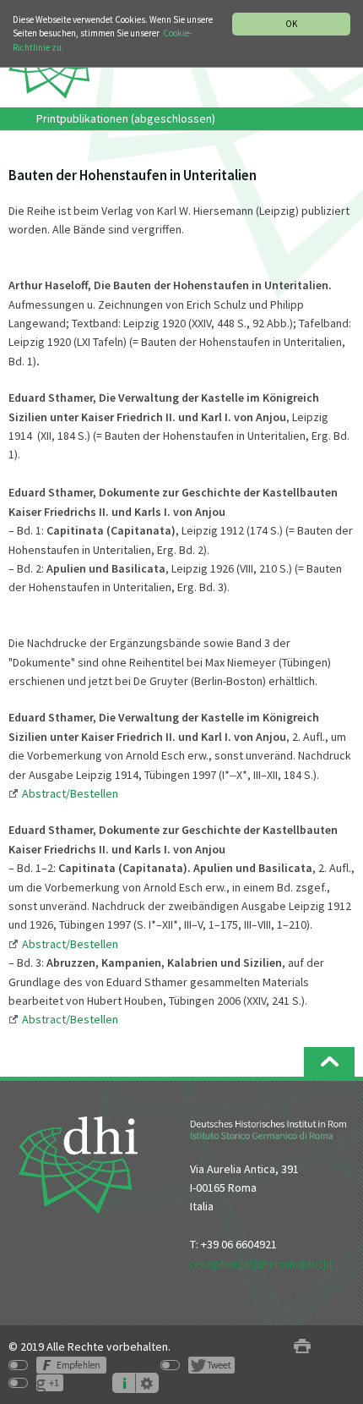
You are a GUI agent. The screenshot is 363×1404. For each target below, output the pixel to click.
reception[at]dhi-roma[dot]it (261, 1263)
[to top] (329, 1062)
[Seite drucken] (302, 1347)
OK (291, 24)
